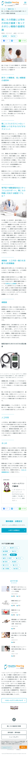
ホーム (3, 9)
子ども (19, 558)
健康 (5, 555)
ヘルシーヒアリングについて (14, 700)
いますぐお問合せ (14, 530)
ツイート (15, 40)
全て (4, 548)
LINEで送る (23, 40)
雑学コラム (15, 548)
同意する (23, 747)
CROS (16, 565)
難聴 (14, 555)
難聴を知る (11, 9)
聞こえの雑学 (8, 558)
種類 (15, 561)
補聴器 (6, 551)
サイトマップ (10, 749)
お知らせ (18, 749)
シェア (6, 40)
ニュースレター (14, 737)
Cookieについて (6, 747)
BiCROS (6, 565)
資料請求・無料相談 (14, 732)
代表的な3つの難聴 (10, 283)
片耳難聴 (6, 568)
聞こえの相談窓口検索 (14, 726)
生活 (15, 551)
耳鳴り (6, 561)
